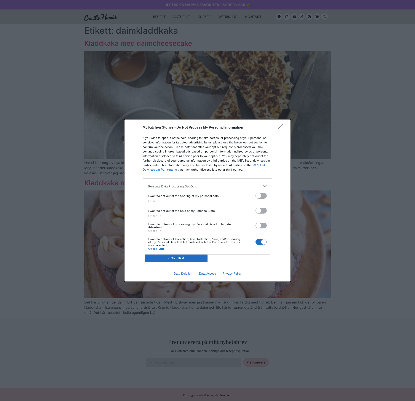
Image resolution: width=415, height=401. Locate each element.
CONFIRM (176, 258)
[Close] (282, 128)
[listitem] (207, 186)
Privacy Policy (232, 273)
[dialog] (207, 200)
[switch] (261, 196)
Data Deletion (183, 273)
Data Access (207, 273)
